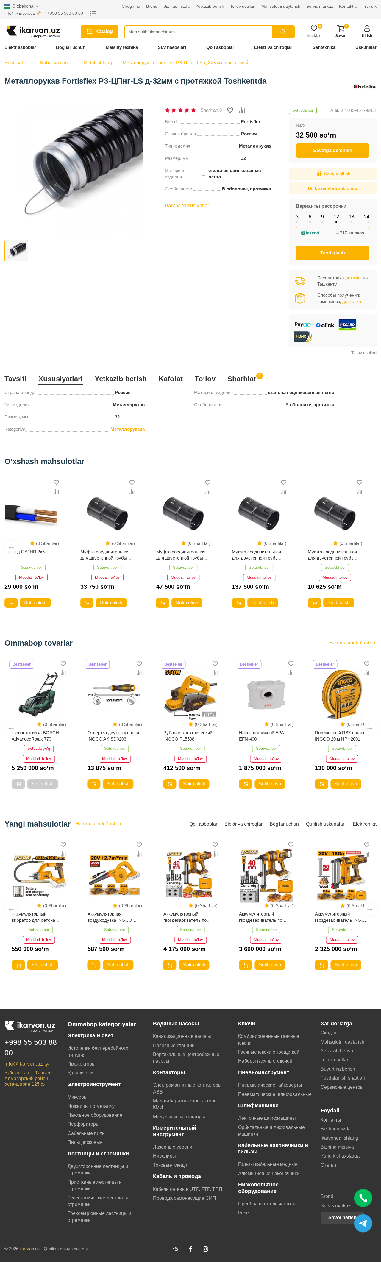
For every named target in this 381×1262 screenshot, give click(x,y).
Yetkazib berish (121, 379)
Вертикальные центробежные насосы (186, 1057)
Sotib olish (35, 602)
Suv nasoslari (172, 47)
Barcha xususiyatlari (187, 205)
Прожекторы (82, 1063)
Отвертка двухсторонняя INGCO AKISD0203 (113, 735)
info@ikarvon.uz (23, 1064)
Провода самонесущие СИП (184, 1198)
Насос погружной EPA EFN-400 (261, 735)
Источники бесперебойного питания (98, 1051)
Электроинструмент (94, 1084)
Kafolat (171, 379)
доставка (352, 277)
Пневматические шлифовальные (275, 1094)
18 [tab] (351, 216)
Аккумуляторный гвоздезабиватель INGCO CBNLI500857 (341, 917)
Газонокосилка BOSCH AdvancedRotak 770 (35, 735)
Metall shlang (98, 62)
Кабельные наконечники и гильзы (273, 1148)
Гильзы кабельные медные (268, 1164)
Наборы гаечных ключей (265, 1060)
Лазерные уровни (172, 1146)
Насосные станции (174, 1045)
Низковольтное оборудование (258, 1188)
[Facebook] (190, 1249)
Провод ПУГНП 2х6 (24, 551)
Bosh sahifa (16, 62)
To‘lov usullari (364, 352)
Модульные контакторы (179, 1116)
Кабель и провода (177, 1176)
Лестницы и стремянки (98, 1154)
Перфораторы (83, 1124)
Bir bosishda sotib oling (332, 188)
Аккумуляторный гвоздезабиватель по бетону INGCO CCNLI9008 (185, 917)
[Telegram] (176, 1249)
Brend (327, 1196)
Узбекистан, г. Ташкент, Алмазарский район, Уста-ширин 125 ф (29, 1078)
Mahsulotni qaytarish (342, 1041)
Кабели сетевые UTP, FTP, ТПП (187, 1189)
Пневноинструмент (263, 1072)
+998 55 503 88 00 (30, 1047)
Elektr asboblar (20, 47)
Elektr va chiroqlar (273, 47)
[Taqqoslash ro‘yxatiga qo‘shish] (242, 110)
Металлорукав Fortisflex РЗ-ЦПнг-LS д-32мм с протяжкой (185, 62)
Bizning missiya (337, 1146)
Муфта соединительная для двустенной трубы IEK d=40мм (332, 555)
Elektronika (365, 824)
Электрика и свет (90, 1035)
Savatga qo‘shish (332, 150)
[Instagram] (205, 1249)
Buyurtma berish (338, 1069)
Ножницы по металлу (91, 1106)
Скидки (328, 1032)
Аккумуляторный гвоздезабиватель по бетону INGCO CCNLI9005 (260, 917)
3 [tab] (297, 216)
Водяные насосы (176, 1024)
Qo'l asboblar (220, 47)
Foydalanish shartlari (343, 1077)
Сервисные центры (342, 1087)
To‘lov (205, 379)
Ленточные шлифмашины (267, 1118)
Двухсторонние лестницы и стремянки (98, 1169)
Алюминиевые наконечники (268, 1173)
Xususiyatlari (60, 379)
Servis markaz (336, 1205)
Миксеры (78, 1096)
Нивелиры (164, 1155)
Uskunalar (366, 47)
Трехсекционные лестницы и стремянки (99, 1216)
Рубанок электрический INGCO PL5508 (187, 735)
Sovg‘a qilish (337, 173)
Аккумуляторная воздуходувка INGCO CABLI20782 (110, 917)
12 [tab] (336, 216)
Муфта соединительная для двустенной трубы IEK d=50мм (256, 555)
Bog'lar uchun (70, 47)
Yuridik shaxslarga (340, 1155)
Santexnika (324, 47)
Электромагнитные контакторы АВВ (187, 1088)
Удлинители (80, 1072)
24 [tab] (366, 216)
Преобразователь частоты (267, 1203)
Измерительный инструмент (174, 1131)
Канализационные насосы (182, 1036)
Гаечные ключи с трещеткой (268, 1052)
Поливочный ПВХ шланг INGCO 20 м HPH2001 (340, 735)
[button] (11, 547)
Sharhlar (241, 378)
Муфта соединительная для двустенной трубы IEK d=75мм (180, 555)
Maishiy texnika (122, 47)
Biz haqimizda (336, 1128)
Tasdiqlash (332, 252)
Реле (243, 1212)
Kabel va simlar (56, 62)
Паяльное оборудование (95, 1115)
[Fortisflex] (365, 87)
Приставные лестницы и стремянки (95, 1185)
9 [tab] (322, 216)
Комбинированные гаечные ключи (268, 1039)
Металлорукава (127, 429)
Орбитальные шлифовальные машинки (271, 1130)
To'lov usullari (335, 1059)
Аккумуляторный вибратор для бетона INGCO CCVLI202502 (33, 917)
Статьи (328, 1165)
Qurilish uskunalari (326, 824)
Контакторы (169, 1072)
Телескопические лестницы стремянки (98, 1201)
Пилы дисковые (85, 1142)
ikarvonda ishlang (339, 1138)
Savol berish (342, 1217)
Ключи (246, 1024)
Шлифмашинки (258, 1105)
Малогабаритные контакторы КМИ (185, 1104)
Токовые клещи (170, 1165)
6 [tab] (310, 216)
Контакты (331, 1119)
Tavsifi (15, 379)
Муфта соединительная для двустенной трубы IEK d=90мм (104, 555)
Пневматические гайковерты (270, 1085)
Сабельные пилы (87, 1133)
